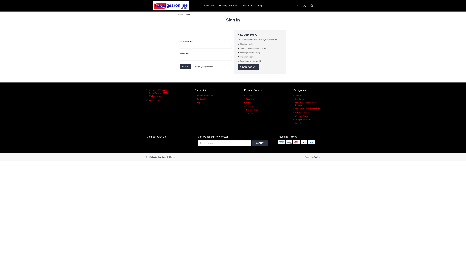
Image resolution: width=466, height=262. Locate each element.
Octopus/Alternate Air (304, 120)
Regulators (299, 99)
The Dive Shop (252, 110)
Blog (260, 5)
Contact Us (247, 5)
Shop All (208, 5)
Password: (184, 53)
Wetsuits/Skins (301, 116)
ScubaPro (250, 95)
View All (249, 113)
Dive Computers (302, 112)
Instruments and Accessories (307, 109)
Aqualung (250, 99)
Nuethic (317, 157)
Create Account (248, 67)
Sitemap (172, 157)
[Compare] (304, 7)
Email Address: (186, 41)
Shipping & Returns (228, 5)
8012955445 (154, 100)
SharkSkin (250, 106)
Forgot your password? (205, 67)
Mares (248, 103)
